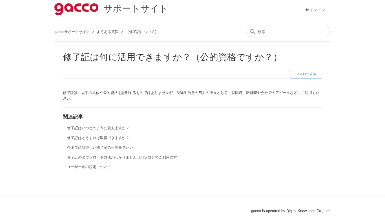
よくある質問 (108, 32)
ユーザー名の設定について (89, 167)
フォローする (306, 74)
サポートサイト (133, 8)
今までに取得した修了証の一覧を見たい (100, 147)
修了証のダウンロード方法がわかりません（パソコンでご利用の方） (124, 157)
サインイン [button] (315, 10)
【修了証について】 (141, 32)
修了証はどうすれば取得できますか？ (98, 138)
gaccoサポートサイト (72, 32)
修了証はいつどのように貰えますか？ (98, 128)
